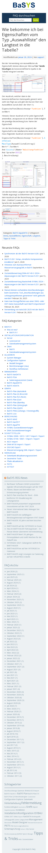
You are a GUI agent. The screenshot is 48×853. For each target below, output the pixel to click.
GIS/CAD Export (13, 447)
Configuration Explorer (16, 360)
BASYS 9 (7, 327)
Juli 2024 (10, 585)
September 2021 (14, 666)
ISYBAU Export (18, 817)
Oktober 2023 (13, 602)
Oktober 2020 (13, 697)
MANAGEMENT (10, 371)
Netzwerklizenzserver (35, 823)
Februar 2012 (12, 773)
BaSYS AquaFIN (13, 425)
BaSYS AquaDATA (20, 233)
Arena (5, 235)
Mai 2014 (11, 753)
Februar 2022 (12, 655)
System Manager (14, 357)
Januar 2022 (12, 658)
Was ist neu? (12, 329)
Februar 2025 (12, 580)
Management (35, 819)
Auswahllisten (15, 235)
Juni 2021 (11, 675)
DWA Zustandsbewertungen (19, 430)
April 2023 (11, 619)
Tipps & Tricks (9, 238)
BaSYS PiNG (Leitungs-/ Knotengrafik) (23, 411)
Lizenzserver (14, 341)
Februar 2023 (12, 624)
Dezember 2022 (14, 630)
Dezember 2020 (14, 692)
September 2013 (14, 764)
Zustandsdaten (27, 839)
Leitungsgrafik (9, 820)
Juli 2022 (10, 641)
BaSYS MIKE (12, 419)
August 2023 (12, 608)
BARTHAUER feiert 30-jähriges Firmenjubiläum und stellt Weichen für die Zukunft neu (24, 537)
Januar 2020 (12, 714)
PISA (12, 826)
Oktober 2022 (13, 633)
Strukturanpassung (10, 834)
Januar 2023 (12, 627)
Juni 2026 (11, 571)
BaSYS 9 (7, 794)
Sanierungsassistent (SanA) (20, 380)
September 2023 (14, 605)
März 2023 (11, 622)
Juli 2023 (10, 610)
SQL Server (30, 829)
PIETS (9, 464)
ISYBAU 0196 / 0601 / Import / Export (23, 439)
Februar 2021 (12, 686)
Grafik (29, 806)
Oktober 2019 (13, 722)
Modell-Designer (20, 822)
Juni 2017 (11, 745)
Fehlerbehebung (12, 803)
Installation (20, 810)
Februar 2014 (12, 759)
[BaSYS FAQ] (24, 9)
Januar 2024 (12, 596)
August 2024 (12, 582)
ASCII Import (12, 441)
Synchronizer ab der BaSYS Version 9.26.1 (22, 253)
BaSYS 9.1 (13, 332)
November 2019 (14, 720)
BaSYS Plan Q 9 (9, 797)
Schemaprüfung (12, 828)
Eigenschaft (27, 235)
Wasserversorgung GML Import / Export (24, 450)
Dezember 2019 (14, 717)
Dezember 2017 (14, 739)
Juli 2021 (10, 672)
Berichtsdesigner (21, 797)
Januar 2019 (12, 728)
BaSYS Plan (22, 793)
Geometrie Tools (14, 458)
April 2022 (11, 650)
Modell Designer (16, 363)
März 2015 (11, 750)
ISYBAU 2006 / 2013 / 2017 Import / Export (25, 436)
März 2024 (11, 591)
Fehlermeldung (31, 803)
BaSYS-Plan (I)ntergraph (17, 405)
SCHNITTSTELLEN (12, 433)
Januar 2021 (12, 689)
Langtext (36, 235)
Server (10, 338)
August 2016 (12, 748)
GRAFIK (7, 388)
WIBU (20, 839)
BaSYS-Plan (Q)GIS (15, 408)
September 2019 (14, 725)
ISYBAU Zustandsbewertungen (20, 427)
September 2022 (14, 636)
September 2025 (14, 574)
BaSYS (12, 349)
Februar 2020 (12, 711)
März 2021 (11, 683)
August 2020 (12, 703)
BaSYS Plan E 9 (33, 794)
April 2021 (11, 680)
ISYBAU (38, 813)
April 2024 (11, 588)
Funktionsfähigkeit (11, 807)
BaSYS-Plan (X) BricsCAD (17, 394)
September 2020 (14, 700)
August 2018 (12, 731)
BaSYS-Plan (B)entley (16, 402)
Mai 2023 (11, 616)
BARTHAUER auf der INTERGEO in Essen (24, 526)
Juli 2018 (10, 734)
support (40, 57)
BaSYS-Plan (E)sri (14, 399)
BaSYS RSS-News (17, 478)
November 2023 (14, 599)
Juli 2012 (10, 770)
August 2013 (12, 767)
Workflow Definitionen (18, 369)
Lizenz (17, 820)
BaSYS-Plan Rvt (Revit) (16, 397)
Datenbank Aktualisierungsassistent (22, 455)
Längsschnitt (24, 820)
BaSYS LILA (11, 413)
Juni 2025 (11, 577)
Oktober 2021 (13, 664)
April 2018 (11, 736)
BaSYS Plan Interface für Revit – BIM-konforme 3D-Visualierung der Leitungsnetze (22, 498)
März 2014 (11, 756)
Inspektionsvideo (9, 810)
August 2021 (12, 669)
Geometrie (22, 807)
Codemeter (32, 797)
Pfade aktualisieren (15, 461)
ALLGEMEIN (9, 355)
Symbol (19, 834)
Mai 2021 (11, 678)
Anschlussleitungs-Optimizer (14, 791)
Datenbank (28, 799)
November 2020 (14, 694)
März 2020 (11, 708)
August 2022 (12, 638)
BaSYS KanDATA (14, 374)
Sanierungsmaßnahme (21, 826)
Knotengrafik (36, 817)
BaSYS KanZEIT (13, 422)
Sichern (22, 829)
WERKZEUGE (10, 453)
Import (35, 807)
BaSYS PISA (12, 377)
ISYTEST (10, 467)
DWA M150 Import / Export (18, 444)
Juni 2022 (11, 644)
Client (9, 346)
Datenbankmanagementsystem (22, 343)
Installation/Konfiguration (19, 813)
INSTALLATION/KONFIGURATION (19, 335)
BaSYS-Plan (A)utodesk (16, 391)
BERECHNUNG (10, 416)
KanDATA (27, 816)
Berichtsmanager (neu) (19, 366)
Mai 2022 (11, 647)
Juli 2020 (10, 706)
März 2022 (11, 652)
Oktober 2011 (13, 776)
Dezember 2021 (14, 661)
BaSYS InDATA (13, 385)
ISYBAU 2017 (8, 817)
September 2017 (14, 742)
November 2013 (14, 762)
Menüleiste (8, 823)
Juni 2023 (11, 613)
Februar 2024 (12, 594)
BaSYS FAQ (30, 849)
